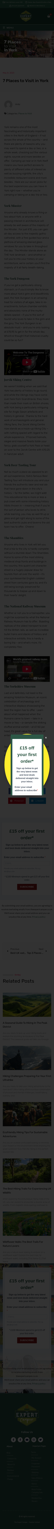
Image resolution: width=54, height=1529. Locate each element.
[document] (27, 764)
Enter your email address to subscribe (26, 789)
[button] (46, 738)
